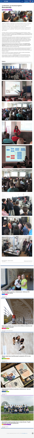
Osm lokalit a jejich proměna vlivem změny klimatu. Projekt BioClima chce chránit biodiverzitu (16, 422)
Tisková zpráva (4, 391)
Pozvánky (26, 1)
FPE (2, 358)
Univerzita (3, 294)
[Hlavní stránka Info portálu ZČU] (6, 1)
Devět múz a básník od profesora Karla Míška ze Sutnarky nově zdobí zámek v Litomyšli (17, 326)
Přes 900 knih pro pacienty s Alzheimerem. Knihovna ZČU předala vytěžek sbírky (15, 292)
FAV (2, 424)
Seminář (3, 9)
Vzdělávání (8, 358)
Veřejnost (7, 328)
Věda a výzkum (10, 9)
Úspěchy (6, 294)
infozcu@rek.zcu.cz (24, 433)
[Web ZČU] (1, 1)
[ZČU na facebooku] (32, 433)
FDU (2, 328)
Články (22, 1)
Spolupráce (6, 9)
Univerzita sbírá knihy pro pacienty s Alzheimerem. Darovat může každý (16, 389)
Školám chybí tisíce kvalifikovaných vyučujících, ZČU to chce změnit (16, 357)
